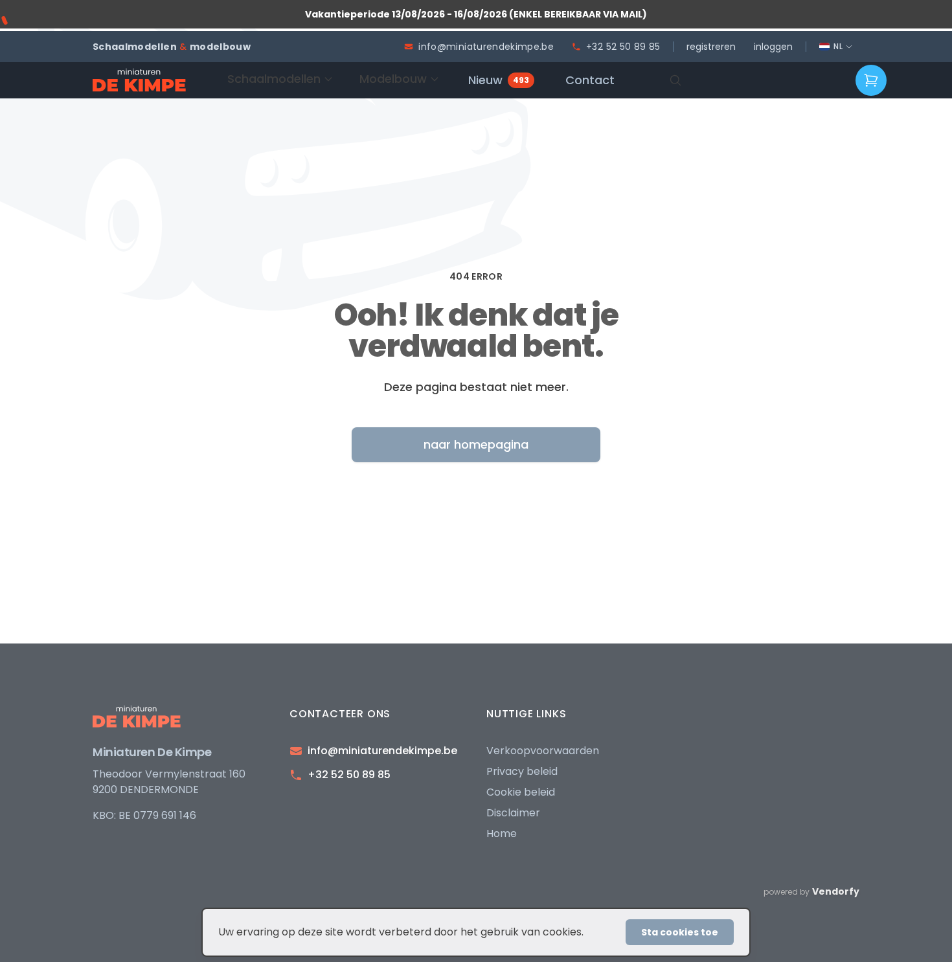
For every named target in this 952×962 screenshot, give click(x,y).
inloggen (773, 46)
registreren (711, 46)
